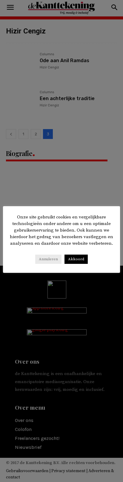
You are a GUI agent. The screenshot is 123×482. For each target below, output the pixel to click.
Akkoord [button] (76, 259)
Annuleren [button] (48, 259)
